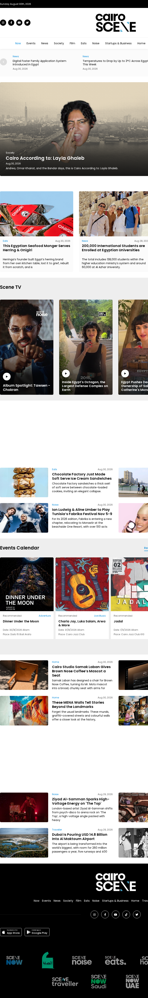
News (44, 43)
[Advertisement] (96, 433)
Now (18, 43)
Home (141, 43)
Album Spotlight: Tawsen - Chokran (26, 387)
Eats (84, 43)
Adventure (45, 615)
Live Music (100, 615)
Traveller (57, 829)
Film (72, 43)
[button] (3, 61)
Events (31, 43)
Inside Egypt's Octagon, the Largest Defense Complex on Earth (85, 386)
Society (59, 43)
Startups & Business (118, 43)
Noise (95, 43)
